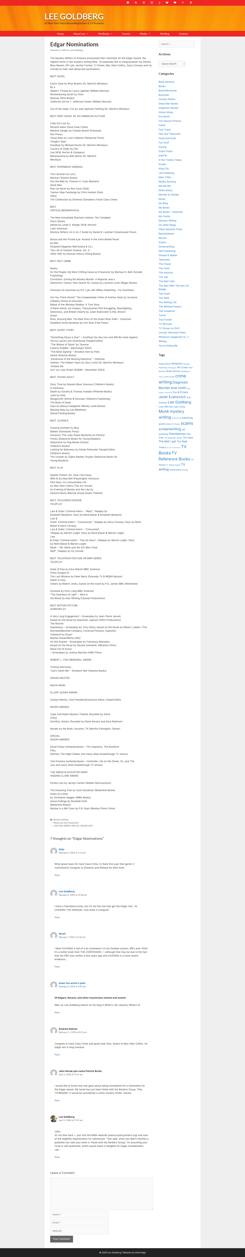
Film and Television (169, 133)
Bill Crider (182, 367)
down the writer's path (72, 983)
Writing (162, 341)
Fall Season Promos (170, 121)
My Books (103, 33)
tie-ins (169, 448)
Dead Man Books (168, 103)
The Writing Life (168, 302)
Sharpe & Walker (168, 255)
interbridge (140, 1252)
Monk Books (166, 190)
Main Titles (165, 177)
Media (143, 33)
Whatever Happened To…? (174, 337)
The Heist (164, 268)
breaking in (185, 371)
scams (187, 423)
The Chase (165, 264)
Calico (161, 377)
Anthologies (172, 368)
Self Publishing (167, 251)
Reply (57, 875)
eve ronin (178, 388)
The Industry (166, 272)
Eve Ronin (164, 116)
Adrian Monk (165, 364)
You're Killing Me (168, 345)
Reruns (163, 238)
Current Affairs (167, 99)
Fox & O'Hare (180, 392)
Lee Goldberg (74, 16)
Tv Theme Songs (173, 465)
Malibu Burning (167, 181)
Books (162, 86)
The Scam (164, 293)
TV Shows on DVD (169, 328)
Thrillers (162, 447)
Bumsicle (164, 95)
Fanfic (162, 125)
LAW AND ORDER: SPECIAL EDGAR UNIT (73, 825)
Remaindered (166, 233)
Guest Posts (166, 151)
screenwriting (170, 429)
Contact (183, 33)
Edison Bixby (166, 112)
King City (164, 168)
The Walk (164, 297)
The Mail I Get (167, 281)
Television (164, 259)
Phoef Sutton (176, 418)
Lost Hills (164, 406)
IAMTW (163, 155)
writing (185, 470)
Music (162, 199)
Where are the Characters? (66, 823)
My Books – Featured (171, 211)
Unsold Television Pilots (172, 332)
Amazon (176, 363)
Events (126, 33)
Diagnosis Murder (169, 107)
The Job (163, 277)
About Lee (79, 33)
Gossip (162, 147)
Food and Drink (167, 138)
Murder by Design (169, 194)
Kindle (162, 164)
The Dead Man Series (173, 438)
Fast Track (165, 129)
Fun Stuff (164, 142)
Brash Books (173, 371)
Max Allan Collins (177, 406)
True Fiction (165, 319)
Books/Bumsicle (168, 90)
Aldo (61, 849)
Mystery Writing (60, 819)
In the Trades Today (170, 159)
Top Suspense (167, 311)
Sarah (62, 933)
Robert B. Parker (173, 424)
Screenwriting (166, 246)
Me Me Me (165, 185)
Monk (164, 411)
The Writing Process (170, 306)
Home (60, 33)
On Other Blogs (167, 225)
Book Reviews (167, 81)
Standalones (177, 433)
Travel (162, 315)
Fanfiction (168, 393)
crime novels (169, 377)
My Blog (164, 33)
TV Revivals (165, 323)
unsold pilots (175, 469)
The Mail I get (167, 441)
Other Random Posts (170, 229)
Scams (162, 242)
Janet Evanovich (172, 397)
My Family (164, 216)
